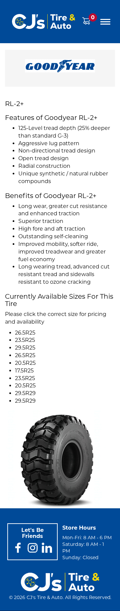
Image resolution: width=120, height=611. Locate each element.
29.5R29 (25, 393)
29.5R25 (25, 348)
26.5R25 (25, 333)
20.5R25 (25, 363)
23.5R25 (25, 340)
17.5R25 (24, 370)
